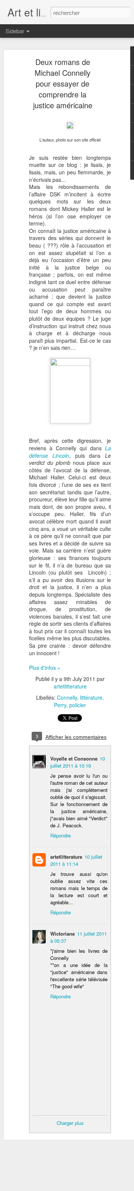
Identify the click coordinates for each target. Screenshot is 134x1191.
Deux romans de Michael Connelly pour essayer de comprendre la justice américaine (62, 83)
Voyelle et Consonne (74, 758)
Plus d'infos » (44, 667)
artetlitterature (70, 686)
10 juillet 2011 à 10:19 (77, 762)
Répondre (60, 835)
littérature (91, 697)
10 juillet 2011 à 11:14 (76, 860)
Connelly (67, 697)
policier (77, 705)
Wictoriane (62, 933)
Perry (60, 705)
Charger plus (70, 1122)
